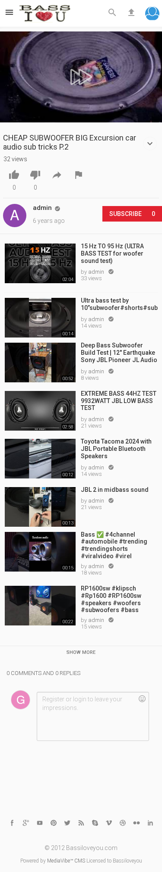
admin (96, 272)
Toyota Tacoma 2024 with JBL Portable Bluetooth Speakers (116, 448)
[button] (152, 14)
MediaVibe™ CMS (66, 861)
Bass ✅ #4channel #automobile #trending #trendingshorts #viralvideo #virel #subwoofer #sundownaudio (114, 545)
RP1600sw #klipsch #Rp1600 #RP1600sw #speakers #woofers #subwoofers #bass (111, 599)
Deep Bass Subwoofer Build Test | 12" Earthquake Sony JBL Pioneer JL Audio (119, 352)
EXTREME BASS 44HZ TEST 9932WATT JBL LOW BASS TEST (118, 401)
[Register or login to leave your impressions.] (92, 716)
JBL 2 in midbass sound (115, 489)
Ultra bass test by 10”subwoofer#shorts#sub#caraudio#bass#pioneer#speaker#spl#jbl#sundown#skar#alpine (119, 304)
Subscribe (132, 213)
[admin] (14, 215)
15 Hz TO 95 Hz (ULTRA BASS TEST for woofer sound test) (112, 253)
